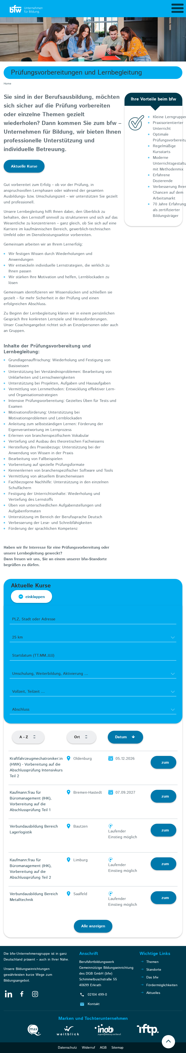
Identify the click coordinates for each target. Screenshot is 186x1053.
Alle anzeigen (93, 926)
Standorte (153, 969)
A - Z (24, 737)
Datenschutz (67, 1047)
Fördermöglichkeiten (162, 985)
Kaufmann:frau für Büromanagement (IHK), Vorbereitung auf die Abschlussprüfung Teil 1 (31, 801)
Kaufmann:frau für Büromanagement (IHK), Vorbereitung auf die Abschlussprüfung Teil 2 (31, 868)
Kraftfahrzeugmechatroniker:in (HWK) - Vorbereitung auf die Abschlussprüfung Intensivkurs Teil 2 (36, 767)
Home (7, 84)
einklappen (35, 597)
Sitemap (117, 1047)
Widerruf (88, 1047)
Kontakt (94, 1004)
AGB (103, 1047)
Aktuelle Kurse (24, 166)
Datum (121, 737)
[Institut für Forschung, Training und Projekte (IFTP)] (148, 1031)
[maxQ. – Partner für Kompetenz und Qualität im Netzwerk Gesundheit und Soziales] (34, 1031)
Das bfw (152, 977)
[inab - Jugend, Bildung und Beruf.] (108, 1031)
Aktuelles (153, 993)
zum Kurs (165, 764)
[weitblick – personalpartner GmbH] (68, 1032)
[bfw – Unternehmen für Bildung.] (26, 9)
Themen (152, 962)
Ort (77, 737)
